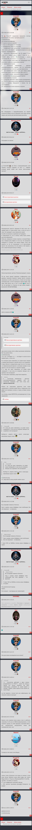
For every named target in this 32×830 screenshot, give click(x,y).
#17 (30, 652)
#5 (30, 193)
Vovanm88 (16, 16)
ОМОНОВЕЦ (16, 596)
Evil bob (16, 176)
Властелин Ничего (16, 120)
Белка (16, 209)
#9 (30, 334)
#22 (30, 808)
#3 (30, 137)
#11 (30, 458)
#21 (30, 772)
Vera (16, 406)
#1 (30, 32)
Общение (9, 7)
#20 (30, 749)
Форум (3, 7)
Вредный (16, 732)
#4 (30, 162)
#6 (30, 225)
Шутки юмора (17, 7)
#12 (30, 501)
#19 (30, 717)
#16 (30, 626)
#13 (30, 531)
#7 (30, 269)
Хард (16, 610)
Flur (16, 146)
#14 (30, 566)
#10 (30, 423)
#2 (30, 108)
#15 (30, 599)
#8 (30, 308)
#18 (30, 677)
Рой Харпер (16, 255)
